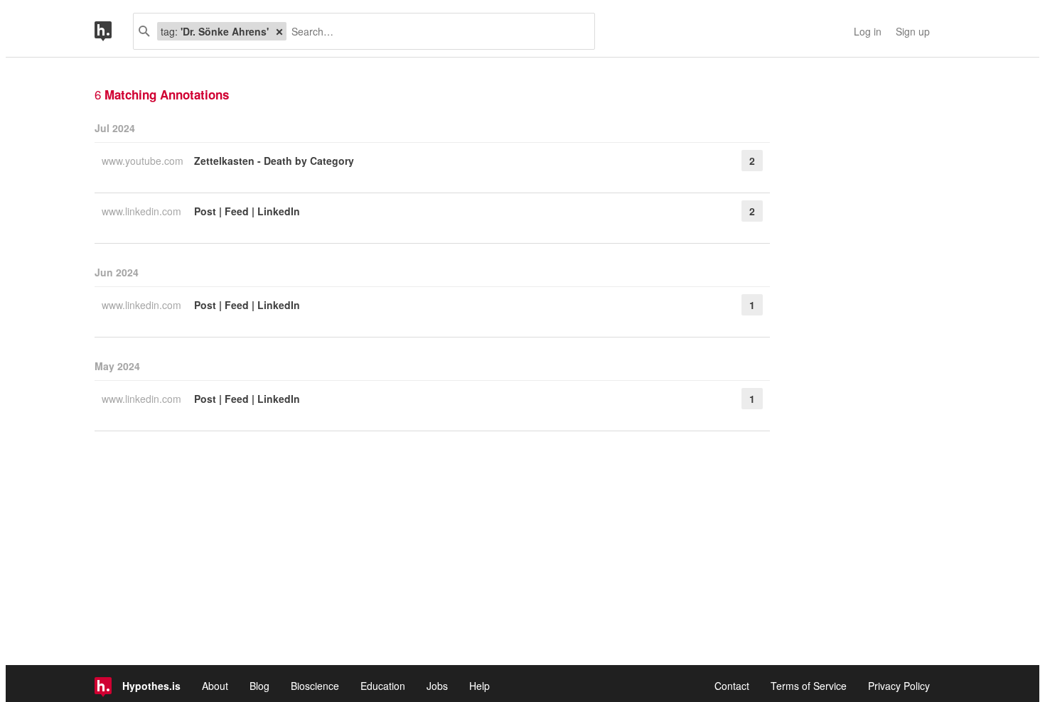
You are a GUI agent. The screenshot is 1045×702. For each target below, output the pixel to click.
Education (382, 686)
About (215, 686)
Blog (259, 686)
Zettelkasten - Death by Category (274, 160)
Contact (731, 686)
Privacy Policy (899, 686)
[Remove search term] (279, 31)
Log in (867, 31)
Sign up (913, 31)
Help (479, 686)
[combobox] (435, 31)
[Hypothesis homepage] (114, 31)
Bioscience (315, 686)
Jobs (437, 686)
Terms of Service (809, 686)
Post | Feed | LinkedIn (247, 211)
